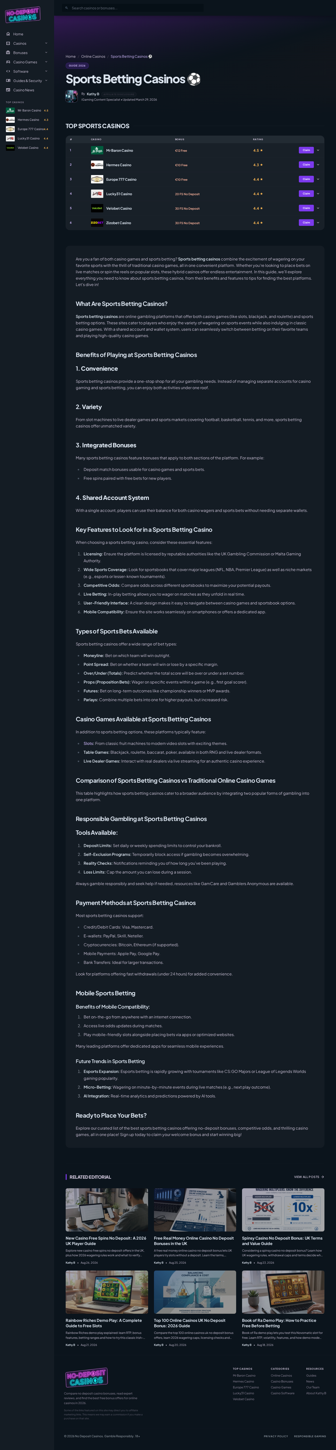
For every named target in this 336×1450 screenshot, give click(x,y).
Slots (88, 743)
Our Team (313, 1387)
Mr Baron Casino (244, 1375)
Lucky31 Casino (243, 1393)
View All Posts (309, 1177)
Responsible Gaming (310, 1436)
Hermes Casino (243, 1381)
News (310, 1381)
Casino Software (282, 1393)
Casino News (20, 90)
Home (14, 34)
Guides (311, 1375)
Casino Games (281, 1387)
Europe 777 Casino (246, 1387)
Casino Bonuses (282, 1381)
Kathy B (93, 94)
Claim (306, 150)
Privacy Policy (276, 1436)
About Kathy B (316, 1393)
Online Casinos (93, 56)
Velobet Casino (243, 1399)
